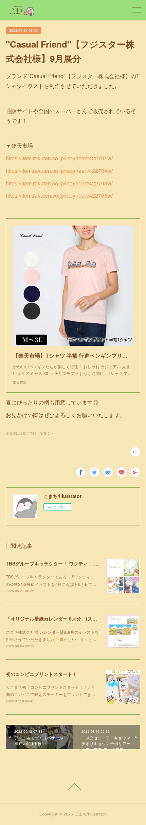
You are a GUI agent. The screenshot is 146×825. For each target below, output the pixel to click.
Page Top (73, 787)
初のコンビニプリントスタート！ (41, 673)
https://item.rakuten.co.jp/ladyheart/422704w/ (59, 171)
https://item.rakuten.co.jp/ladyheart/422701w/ (59, 158)
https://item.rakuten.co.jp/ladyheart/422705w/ (59, 195)
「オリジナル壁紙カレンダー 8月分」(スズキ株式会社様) (66, 618)
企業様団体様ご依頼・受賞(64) (29, 433)
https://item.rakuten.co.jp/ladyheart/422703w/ (59, 183)
